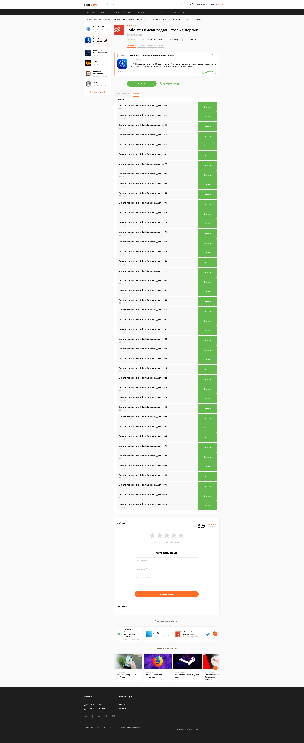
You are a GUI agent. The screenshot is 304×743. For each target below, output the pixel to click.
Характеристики (122, 93)
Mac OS (142, 45)
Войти (192, 4)
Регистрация (202, 4)
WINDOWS (90, 12)
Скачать (141, 83)
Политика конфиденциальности (129, 727)
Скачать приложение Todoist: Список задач (143, 105)
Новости (158, 12)
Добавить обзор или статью (95, 709)
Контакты (123, 704)
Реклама (122, 709)
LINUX (116, 12)
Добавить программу (93, 704)
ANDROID (141, 12)
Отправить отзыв (166, 594)
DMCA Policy (89, 727)
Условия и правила (105, 727)
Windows (153, 45)
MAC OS (104, 12)
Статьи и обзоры (176, 12)
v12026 (133, 40)
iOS (162, 45)
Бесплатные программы (124, 19)
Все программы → (97, 92)
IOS (129, 12)
